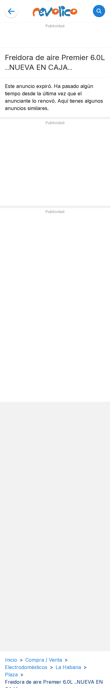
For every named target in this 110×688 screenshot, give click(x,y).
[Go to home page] (55, 11)
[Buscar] (99, 11)
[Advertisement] (55, 37)
